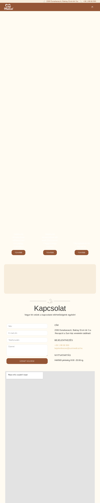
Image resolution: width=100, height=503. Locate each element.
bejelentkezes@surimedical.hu (68, 348)
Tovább (18, 253)
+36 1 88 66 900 (62, 345)
